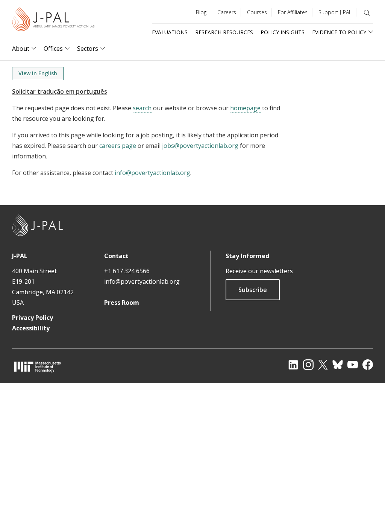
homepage (245, 108)
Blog (201, 12)
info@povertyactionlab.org (152, 173)
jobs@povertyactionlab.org (200, 145)
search (142, 108)
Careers (226, 12)
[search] (366, 12)
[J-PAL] (53, 20)
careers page (117, 145)
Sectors (87, 48)
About (20, 48)
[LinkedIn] (293, 364)
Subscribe (252, 290)
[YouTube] (352, 364)
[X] (323, 365)
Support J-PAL (335, 12)
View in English (37, 73)
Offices (53, 48)
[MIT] (37, 366)
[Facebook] (367, 364)
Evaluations (170, 32)
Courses (257, 12)
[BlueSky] (337, 364)
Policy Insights (283, 32)
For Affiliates (293, 12)
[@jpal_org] (308, 364)
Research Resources (224, 32)
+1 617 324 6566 (127, 271)
